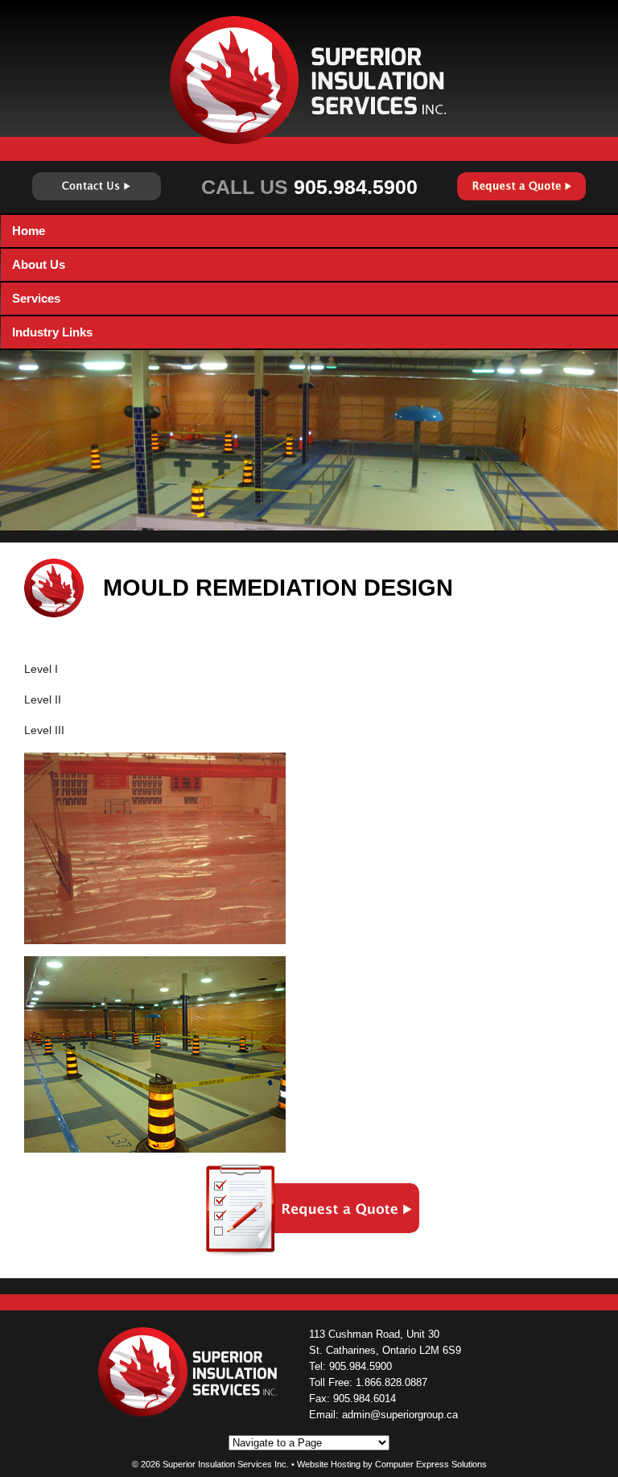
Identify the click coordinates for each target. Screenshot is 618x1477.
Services (36, 298)
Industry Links (52, 332)
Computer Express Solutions (431, 1464)
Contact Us (96, 186)
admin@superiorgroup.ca (400, 1415)
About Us (38, 264)
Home (28, 230)
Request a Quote (521, 186)
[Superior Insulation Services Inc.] (309, 79)
